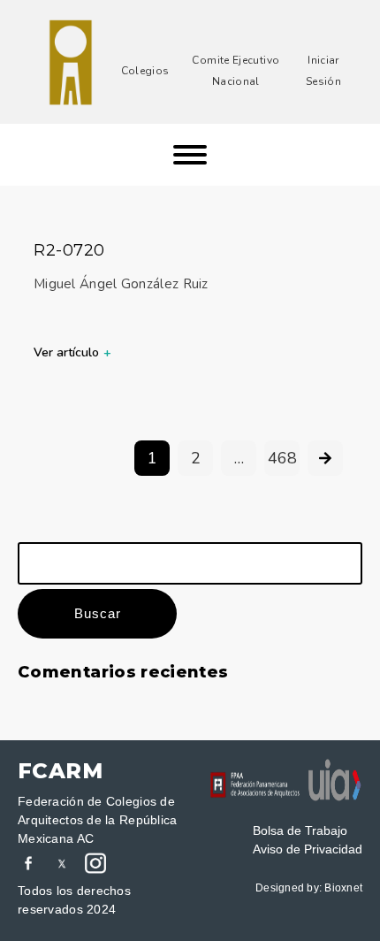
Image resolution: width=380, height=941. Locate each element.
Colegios (145, 71)
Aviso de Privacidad (307, 849)
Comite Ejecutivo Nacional (235, 70)
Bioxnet (343, 888)
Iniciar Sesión (323, 70)
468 (282, 458)
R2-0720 (69, 250)
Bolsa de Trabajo (300, 830)
